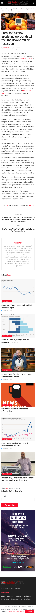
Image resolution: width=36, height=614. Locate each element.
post (6, 205)
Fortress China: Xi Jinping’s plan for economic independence (15, 340)
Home (3, 9)
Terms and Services (16, 599)
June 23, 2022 (16, 48)
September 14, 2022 (7, 414)
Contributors (27, 599)
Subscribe (9, 505)
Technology (9, 9)
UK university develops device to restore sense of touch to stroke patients (17, 479)
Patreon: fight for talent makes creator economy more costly (17, 375)
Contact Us (10, 596)
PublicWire (6, 48)
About (3, 596)
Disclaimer (18, 596)
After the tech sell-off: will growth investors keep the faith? (14, 444)
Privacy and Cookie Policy (16, 611)
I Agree (29, 611)
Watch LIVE (26, 596)
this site (31, 205)
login (7, 488)
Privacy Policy (5, 599)
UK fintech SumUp (25, 59)
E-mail (4, 496)
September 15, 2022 (7, 310)
